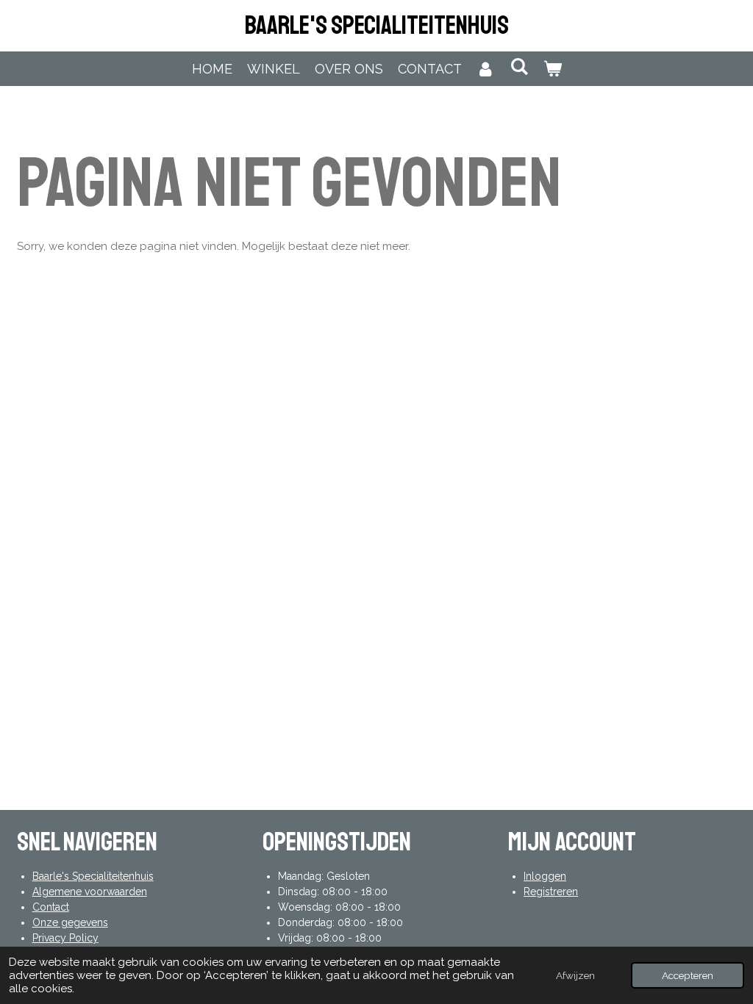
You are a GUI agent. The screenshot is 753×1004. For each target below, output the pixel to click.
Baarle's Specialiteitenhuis (377, 26)
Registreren (551, 891)
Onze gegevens (70, 922)
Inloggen (545, 876)
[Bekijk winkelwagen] (551, 68)
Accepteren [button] (687, 975)
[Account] (485, 68)
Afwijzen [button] (575, 975)
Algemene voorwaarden (89, 891)
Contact (50, 907)
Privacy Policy (65, 938)
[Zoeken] (518, 66)
